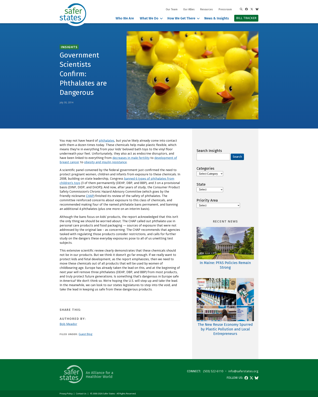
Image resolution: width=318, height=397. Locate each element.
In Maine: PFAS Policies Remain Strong (225, 265)
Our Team (172, 9)
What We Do (149, 18)
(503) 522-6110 (213, 371)
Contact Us (81, 393)
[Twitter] (251, 9)
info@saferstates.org (243, 371)
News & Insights (216, 18)
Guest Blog (85, 334)
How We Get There (181, 18)
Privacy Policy (66, 393)
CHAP (90, 196)
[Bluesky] (257, 9)
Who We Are (125, 18)
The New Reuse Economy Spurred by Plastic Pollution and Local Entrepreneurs (225, 329)
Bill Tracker (246, 18)
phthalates (106, 140)
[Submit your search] (241, 9)
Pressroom (225, 9)
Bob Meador (68, 324)
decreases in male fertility (131, 158)
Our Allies (189, 9)
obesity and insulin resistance (105, 162)
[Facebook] (246, 9)
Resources (206, 9)
